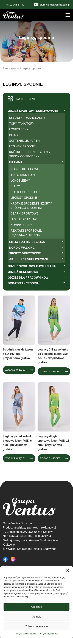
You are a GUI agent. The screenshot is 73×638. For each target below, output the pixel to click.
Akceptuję (36, 606)
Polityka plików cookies (26, 633)
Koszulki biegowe (25, 169)
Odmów (36, 616)
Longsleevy (19, 129)
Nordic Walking (22, 247)
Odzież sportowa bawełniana (32, 266)
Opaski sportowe (24, 219)
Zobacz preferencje (36, 626)
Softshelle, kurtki (24, 140)
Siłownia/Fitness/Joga (27, 242)
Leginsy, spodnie (22, 146)
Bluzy (14, 135)
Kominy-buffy (21, 224)
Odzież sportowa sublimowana (33, 110)
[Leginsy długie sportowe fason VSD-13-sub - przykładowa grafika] (54, 407)
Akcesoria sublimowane (29, 259)
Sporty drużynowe (25, 253)
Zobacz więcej (15, 369)
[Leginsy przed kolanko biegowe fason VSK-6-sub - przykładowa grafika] (19, 407)
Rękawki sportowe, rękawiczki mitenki (26, 232)
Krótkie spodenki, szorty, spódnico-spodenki (30, 154)
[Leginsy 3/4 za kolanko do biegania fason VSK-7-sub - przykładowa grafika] (54, 320)
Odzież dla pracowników (28, 277)
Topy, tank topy (21, 123)
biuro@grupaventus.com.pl (55, 4)
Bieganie (16, 162)
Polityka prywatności (48, 633)
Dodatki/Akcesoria (23, 283)
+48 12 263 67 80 (14, 4)
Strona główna (11, 68)
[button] (67, 570)
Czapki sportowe (24, 213)
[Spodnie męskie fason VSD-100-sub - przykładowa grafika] (19, 320)
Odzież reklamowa (23, 271)
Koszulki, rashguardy (27, 117)
